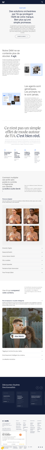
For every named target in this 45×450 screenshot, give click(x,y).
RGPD (31, 446)
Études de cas (32, 427)
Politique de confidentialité (15, 447)
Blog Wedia (32, 425)
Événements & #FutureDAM (32, 432)
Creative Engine (18, 424)
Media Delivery (18, 427)
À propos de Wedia (39, 424)
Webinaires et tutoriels (32, 429)
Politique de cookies (21, 447)
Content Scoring (18, 429)
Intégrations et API (25, 428)
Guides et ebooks (31, 424)
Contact (38, 431)
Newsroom (39, 425)
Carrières (38, 427)
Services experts (24, 425)
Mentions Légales (25, 447)
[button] (22, 199)
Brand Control (18, 426)
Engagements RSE (39, 429)
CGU (28, 446)
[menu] (42, 2)
